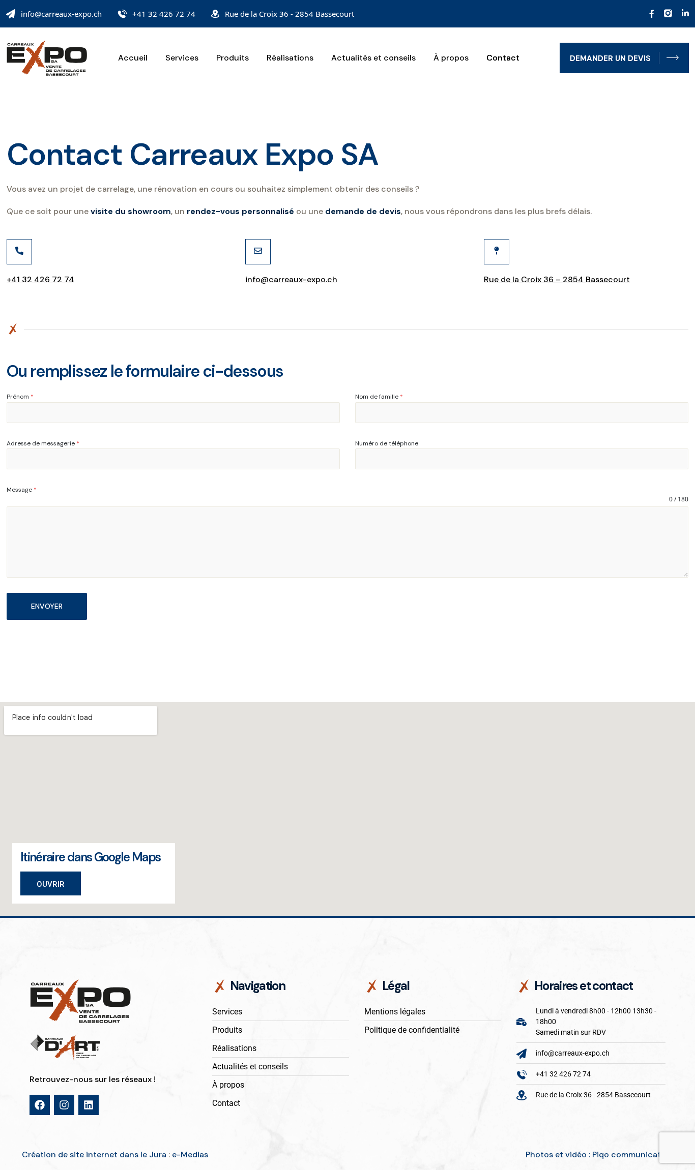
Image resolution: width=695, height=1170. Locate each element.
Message (22, 490)
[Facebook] (40, 1105)
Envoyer (47, 606)
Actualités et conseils (373, 58)
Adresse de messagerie (43, 443)
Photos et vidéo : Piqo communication (599, 1154)
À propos (451, 58)
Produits (232, 58)
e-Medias (190, 1154)
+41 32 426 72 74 (163, 13)
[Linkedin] (88, 1105)
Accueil (133, 58)
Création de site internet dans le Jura (94, 1154)
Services (181, 58)
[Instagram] (64, 1105)
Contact (502, 58)
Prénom (20, 397)
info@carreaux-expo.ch (61, 13)
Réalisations (290, 58)
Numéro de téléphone (386, 443)
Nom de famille (379, 397)
